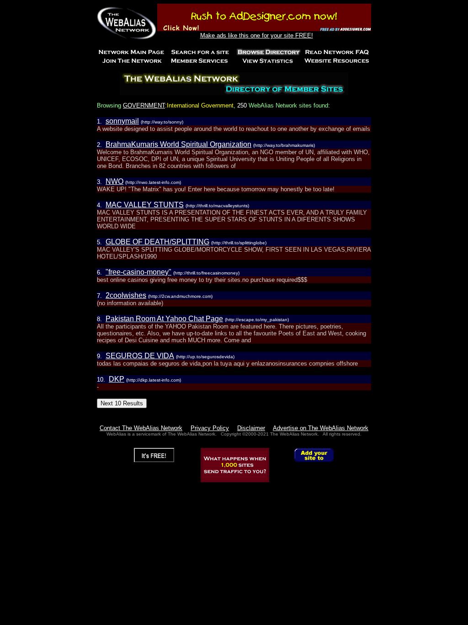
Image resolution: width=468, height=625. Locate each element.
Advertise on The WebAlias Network (320, 428)
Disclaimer (251, 428)
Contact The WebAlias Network (141, 428)
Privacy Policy (210, 428)
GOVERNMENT (144, 105)
